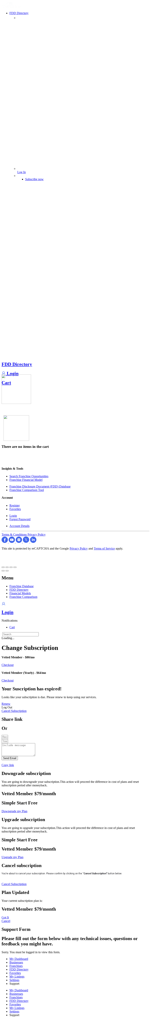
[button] (9, 620)
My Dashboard (18, 959)
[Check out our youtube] (12, 541)
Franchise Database (21, 586)
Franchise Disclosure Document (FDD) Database (40, 486)
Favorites (15, 509)
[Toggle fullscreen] (11, 567)
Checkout (8, 665)
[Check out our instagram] (19, 541)
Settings (14, 980)
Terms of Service (104, 548)
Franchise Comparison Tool (26, 490)
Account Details (19, 526)
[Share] (7, 567)
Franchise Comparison (23, 596)
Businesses (16, 962)
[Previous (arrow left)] (3, 570)
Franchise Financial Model (25, 479)
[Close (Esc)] (3, 567)
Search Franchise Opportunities (28, 476)
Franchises (16, 966)
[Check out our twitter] (26, 541)
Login (12, 373)
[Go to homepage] (12, 7)
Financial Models (20, 593)
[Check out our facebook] (5, 541)
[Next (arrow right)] (7, 570)
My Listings (16, 976)
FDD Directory (17, 364)
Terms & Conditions (14, 534)
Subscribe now (34, 179)
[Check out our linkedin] (33, 541)
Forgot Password (19, 519)
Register (14, 505)
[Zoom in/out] (15, 567)
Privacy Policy (37, 534)
